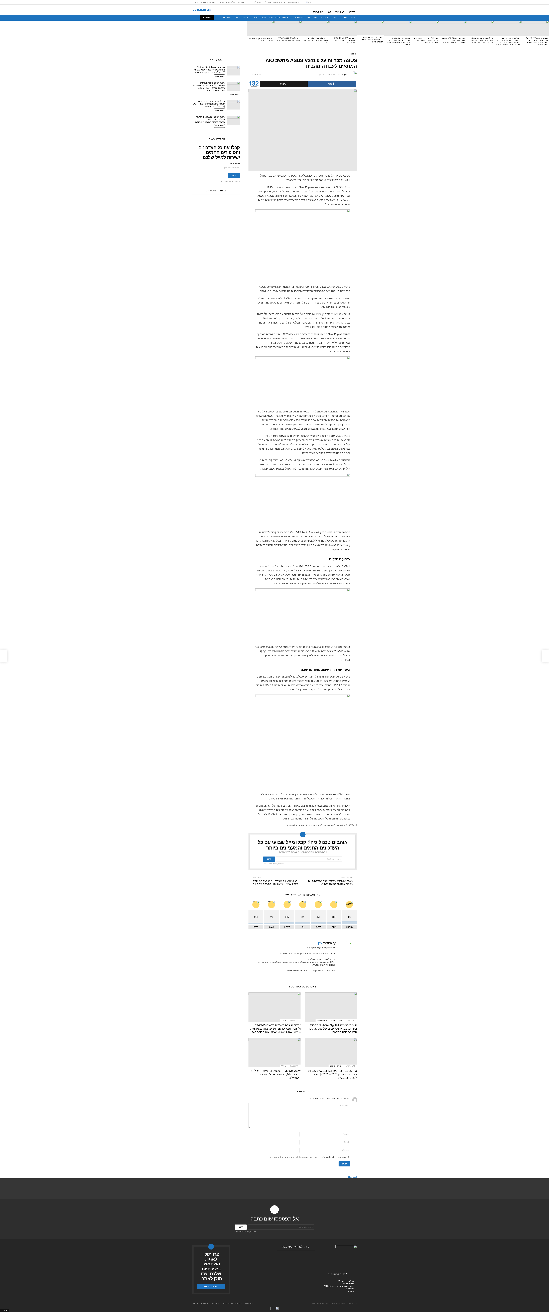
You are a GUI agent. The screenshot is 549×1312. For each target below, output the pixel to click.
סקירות (333, 1020)
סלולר (353, 17)
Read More (219, 76)
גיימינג (344, 17)
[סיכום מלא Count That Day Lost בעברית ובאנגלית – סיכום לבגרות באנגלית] (343, 28)
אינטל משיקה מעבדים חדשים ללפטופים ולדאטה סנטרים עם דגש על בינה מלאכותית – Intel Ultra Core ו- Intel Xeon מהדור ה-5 (275, 1029)
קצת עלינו (267, 2)
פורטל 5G (227, 17)
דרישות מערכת (298, 17)
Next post (352, 1177)
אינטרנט (324, 17)
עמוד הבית (249, 1303)
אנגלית (339, 1066)
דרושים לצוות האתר (294, 2)
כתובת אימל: (235, 164)
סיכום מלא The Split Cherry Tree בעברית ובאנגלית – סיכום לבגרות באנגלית (372, 40)
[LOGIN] (182, 17)
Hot (329, 12)
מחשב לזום (336, 825)
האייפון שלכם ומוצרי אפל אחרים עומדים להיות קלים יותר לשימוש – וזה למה (316, 40)
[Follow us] (196, 17)
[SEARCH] (187, 17)
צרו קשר (350, 1291)
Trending (318, 12)
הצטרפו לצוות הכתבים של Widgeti (339, 1286)
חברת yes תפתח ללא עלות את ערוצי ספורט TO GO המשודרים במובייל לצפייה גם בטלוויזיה (425, 40)
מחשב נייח (301, 825)
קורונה (196, 2)
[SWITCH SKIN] (192, 17)
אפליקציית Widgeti (346, 1281)
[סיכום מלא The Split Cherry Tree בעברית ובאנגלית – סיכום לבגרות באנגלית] (370, 28)
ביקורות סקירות (259, 17)
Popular (339, 12)
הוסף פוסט (206, 17)
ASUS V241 (350, 825)
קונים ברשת (312, 17)
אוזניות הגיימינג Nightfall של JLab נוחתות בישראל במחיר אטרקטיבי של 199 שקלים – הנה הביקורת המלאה (332, 1029)
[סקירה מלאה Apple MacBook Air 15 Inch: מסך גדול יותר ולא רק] (288, 28)
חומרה (334, 17)
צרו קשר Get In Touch (207, 2)
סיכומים (332, 1066)
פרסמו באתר (242, 2)
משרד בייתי (288, 825)
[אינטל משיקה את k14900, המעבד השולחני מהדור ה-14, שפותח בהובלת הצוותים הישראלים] (453, 28)
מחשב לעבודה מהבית (319, 825)
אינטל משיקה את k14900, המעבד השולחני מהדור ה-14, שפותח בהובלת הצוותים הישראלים (453, 40)
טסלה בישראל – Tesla (227, 2)
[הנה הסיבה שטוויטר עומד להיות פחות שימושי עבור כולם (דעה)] (260, 28)
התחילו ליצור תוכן (211, 1286)
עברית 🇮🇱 (309, 2)
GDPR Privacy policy (232, 1303)
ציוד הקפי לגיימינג (323, 1020)
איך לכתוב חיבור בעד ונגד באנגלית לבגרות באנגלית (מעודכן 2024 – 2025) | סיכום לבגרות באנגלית (482, 40)
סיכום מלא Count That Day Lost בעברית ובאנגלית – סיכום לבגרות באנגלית (344, 40)
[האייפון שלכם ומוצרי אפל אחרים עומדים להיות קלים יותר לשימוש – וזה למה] (315, 28)
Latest (351, 12)
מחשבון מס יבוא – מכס (278, 17)
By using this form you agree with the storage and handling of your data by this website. (306, 1157)
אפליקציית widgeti (279, 2)
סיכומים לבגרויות (256, 2)
